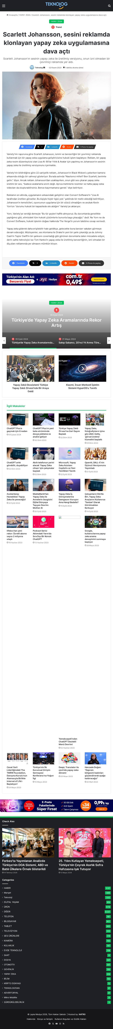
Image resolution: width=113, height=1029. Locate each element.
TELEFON (9, 916)
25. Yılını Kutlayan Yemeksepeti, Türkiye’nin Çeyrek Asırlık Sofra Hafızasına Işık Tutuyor (81, 865)
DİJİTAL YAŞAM (11, 902)
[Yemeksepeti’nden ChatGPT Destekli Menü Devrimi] (69, 626)
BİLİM (6, 979)
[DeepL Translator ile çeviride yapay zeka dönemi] (69, 758)
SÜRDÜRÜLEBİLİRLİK (14, 1002)
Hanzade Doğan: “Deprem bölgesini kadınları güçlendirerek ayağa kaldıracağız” (95, 773)
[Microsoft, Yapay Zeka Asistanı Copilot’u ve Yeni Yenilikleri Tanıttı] (69, 453)
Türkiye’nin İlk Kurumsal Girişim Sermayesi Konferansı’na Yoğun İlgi (43, 773)
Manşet (7, 893)
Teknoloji (8, 897)
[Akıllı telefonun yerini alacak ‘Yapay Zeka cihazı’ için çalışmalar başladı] (43, 453)
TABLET (8, 926)
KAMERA (8, 940)
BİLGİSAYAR (10, 921)
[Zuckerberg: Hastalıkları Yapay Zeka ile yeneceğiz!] (17, 485)
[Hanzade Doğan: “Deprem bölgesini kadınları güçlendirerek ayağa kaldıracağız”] (95, 758)
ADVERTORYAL (11, 993)
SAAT (6, 955)
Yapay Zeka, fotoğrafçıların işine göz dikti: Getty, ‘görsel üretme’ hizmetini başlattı (95, 434)
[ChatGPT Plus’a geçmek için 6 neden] (17, 419)
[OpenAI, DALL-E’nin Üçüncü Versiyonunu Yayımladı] (95, 453)
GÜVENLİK (9, 969)
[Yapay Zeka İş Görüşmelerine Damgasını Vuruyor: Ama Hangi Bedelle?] (69, 485)
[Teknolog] (56, 5)
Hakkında (31, 1019)
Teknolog (39, 67)
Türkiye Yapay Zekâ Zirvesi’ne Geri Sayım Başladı (69, 431)
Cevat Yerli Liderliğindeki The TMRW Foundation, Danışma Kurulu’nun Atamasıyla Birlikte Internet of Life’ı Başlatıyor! (17, 775)
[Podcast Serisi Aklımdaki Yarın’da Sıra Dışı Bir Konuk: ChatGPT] (43, 522)
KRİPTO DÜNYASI (12, 983)
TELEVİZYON (10, 931)
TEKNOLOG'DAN (12, 988)
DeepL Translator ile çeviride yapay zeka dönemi (69, 770)
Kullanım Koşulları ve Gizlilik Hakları (70, 1019)
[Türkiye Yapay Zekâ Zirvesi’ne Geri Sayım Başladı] (69, 419)
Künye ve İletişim (45, 1019)
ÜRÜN (7, 907)
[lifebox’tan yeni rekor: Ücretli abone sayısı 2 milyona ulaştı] (17, 522)
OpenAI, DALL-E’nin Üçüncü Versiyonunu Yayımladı (95, 465)
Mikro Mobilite (10, 997)
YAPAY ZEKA (24, 15)
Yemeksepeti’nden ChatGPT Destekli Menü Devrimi (68, 741)
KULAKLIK (9, 945)
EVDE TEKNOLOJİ (13, 950)
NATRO (82, 1014)
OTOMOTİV (9, 964)
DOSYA (7, 960)
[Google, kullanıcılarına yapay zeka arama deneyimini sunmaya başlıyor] (95, 522)
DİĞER (7, 911)
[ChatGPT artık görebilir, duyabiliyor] (17, 453)
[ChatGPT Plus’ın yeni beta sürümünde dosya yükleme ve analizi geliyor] (43, 419)
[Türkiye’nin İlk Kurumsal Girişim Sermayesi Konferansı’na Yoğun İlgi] (43, 758)
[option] (56, 319)
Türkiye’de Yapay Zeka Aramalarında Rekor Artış (56, 322)
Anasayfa (12, 15)
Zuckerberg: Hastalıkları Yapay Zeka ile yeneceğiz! (16, 497)
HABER (7, 888)
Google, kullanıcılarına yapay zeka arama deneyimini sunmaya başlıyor (95, 536)
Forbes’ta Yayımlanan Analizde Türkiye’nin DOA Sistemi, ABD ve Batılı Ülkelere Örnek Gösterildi (25, 865)
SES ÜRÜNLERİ (11, 936)
